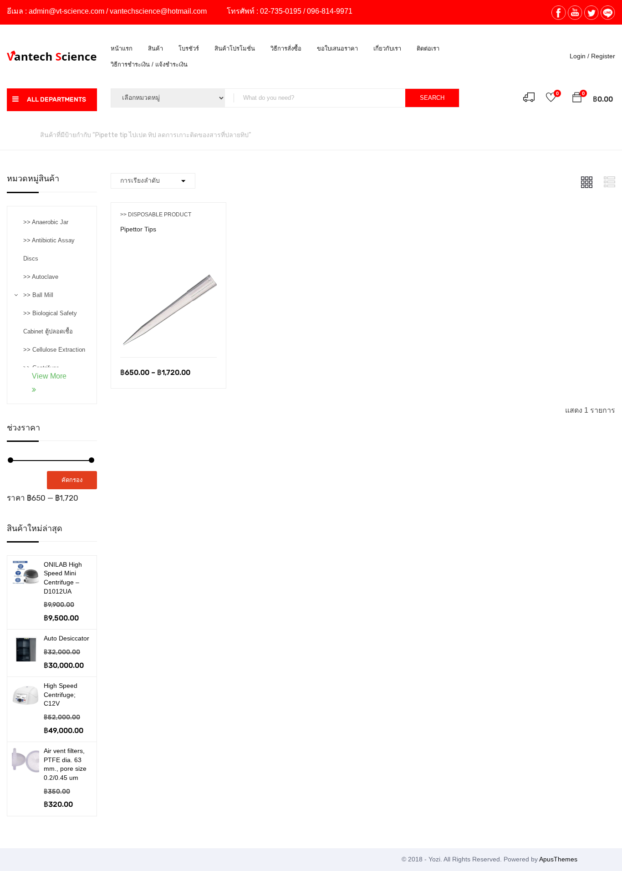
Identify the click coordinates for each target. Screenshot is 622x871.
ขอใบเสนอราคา (337, 48)
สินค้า (155, 48)
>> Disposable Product (155, 214)
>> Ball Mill (38, 295)
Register (603, 56)
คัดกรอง (71, 479)
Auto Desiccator (66, 638)
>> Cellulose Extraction (54, 349)
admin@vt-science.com (66, 11)
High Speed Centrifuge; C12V (60, 694)
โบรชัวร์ (188, 48)
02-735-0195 (280, 11)
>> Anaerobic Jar (45, 222)
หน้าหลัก (19, 134)
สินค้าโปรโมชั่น (234, 48)
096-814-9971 (329, 11)
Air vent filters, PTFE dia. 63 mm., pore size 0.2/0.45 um (65, 764)
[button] (577, 99)
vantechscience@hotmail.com (158, 11)
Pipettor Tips (138, 229)
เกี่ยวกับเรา (387, 48)
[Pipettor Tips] (168, 258)
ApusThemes (558, 859)
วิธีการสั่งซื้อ (285, 48)
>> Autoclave (40, 276)
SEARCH (432, 97)
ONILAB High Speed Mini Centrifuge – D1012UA (63, 578)
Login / (579, 56)
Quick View (168, 334)
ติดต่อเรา (428, 48)
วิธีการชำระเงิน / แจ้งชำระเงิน (149, 64)
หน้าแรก (122, 48)
